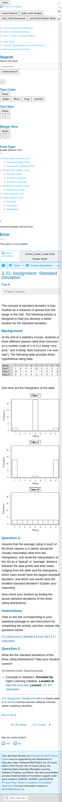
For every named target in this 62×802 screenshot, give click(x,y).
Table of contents (16, 291)
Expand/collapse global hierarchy (5, 265)
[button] (12, 205)
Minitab (29, 636)
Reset (5, 94)
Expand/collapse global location (58, 264)
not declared (11, 702)
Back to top (7, 715)
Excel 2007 (43, 636)
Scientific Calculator (17, 182)
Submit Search (10, 71)
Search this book (9, 61)
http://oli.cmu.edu (17, 685)
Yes (8, 743)
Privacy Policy (9, 782)
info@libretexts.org (14, 789)
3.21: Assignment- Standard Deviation (22, 698)
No (19, 743)
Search (7, 798)
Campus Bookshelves (42, 265)
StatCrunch (14, 636)
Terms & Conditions (27, 782)
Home (17, 265)
